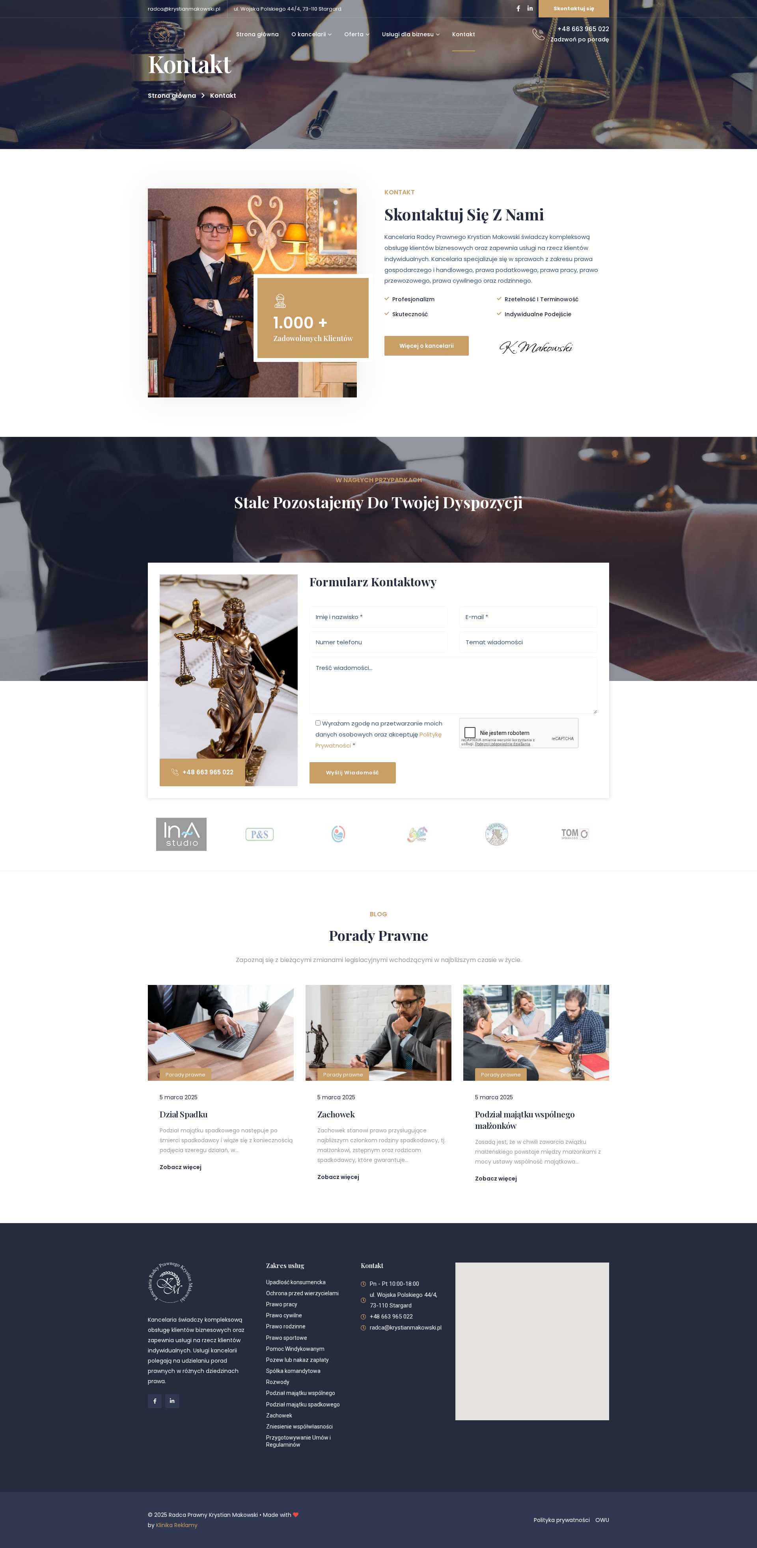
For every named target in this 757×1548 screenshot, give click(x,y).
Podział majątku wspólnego (300, 1393)
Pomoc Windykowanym (295, 1349)
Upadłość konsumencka (296, 1282)
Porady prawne (185, 1074)
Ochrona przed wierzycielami (302, 1293)
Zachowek (335, 1113)
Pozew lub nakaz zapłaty (297, 1360)
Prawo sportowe (286, 1338)
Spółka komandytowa (293, 1371)
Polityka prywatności (562, 1520)
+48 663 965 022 (208, 772)
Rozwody (277, 1382)
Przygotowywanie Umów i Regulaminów (298, 1441)
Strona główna (172, 95)
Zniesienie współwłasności (299, 1426)
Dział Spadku (183, 1113)
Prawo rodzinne (286, 1326)
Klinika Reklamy (177, 1525)
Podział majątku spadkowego (303, 1404)
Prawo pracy (281, 1304)
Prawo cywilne (284, 1315)
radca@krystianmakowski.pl (184, 9)
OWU (602, 1520)
